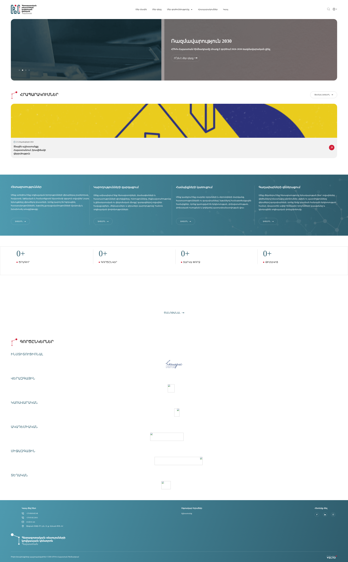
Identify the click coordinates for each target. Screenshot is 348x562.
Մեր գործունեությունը (178, 9)
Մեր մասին (141, 9)
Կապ (225, 9)
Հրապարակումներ (208, 9)
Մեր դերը (157, 9)
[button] (19, 70)
